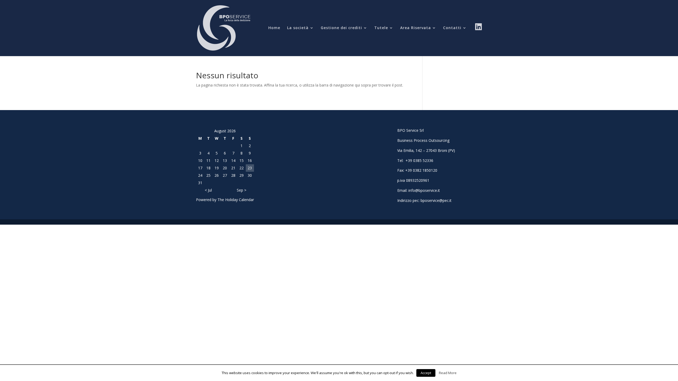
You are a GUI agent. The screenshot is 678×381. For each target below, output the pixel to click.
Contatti (452, 28)
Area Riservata (415, 28)
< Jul (208, 190)
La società (298, 28)
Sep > (241, 190)
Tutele (381, 28)
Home (274, 28)
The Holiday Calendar (235, 199)
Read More (448, 372)
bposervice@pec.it (436, 200)
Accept (426, 372)
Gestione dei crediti (341, 28)
